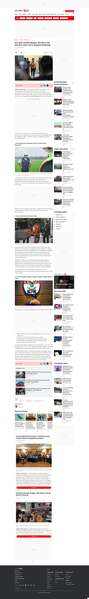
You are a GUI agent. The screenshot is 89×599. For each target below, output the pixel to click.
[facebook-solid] (44, 85)
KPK (44, 136)
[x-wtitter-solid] (47, 85)
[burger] (73, 13)
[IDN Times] (22, 10)
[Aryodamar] (16, 406)
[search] (63, 11)
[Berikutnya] (53, 480)
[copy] (51, 85)
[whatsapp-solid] (41, 85)
